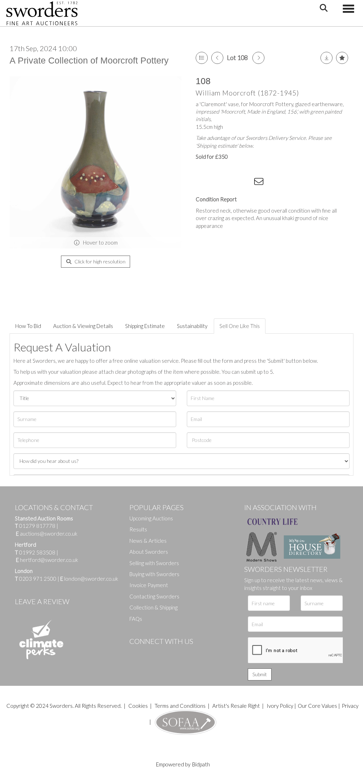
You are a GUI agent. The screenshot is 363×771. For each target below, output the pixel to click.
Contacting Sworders (154, 596)
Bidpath (201, 764)
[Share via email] (260, 183)
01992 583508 (37, 552)
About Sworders (148, 551)
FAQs (135, 619)
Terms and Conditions (181, 705)
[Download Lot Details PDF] (326, 58)
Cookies (138, 705)
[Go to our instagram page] (245, 183)
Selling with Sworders (154, 563)
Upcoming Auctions (151, 518)
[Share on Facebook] (202, 183)
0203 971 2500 (37, 578)
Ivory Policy (280, 705)
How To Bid (28, 326)
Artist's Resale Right (236, 705)
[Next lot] (258, 58)
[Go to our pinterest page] (165, 653)
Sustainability (192, 326)
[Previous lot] (217, 58)
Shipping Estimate (145, 326)
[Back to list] (202, 58)
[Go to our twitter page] (150, 653)
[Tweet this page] (217, 183)
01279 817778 (37, 526)
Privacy (350, 705)
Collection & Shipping (153, 607)
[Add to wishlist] (342, 58)
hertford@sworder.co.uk (49, 560)
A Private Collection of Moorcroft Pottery (89, 60)
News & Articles (148, 540)
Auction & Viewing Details (83, 326)
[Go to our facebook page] (136, 653)
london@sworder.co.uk (89, 578)
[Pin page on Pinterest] (231, 183)
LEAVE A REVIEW (42, 601)
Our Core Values (317, 705)
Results (138, 529)
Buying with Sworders (154, 574)
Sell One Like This (239, 326)
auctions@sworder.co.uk (46, 533)
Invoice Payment (148, 585)
